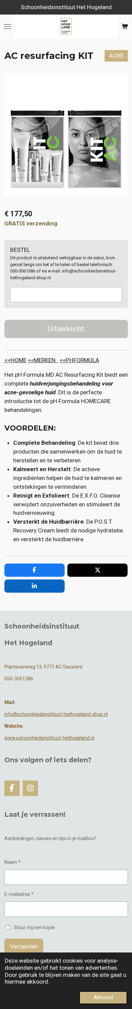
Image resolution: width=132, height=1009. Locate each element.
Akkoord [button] (103, 997)
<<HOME (15, 360)
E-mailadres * (19, 894)
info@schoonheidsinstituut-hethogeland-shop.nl (56, 714)
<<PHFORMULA (79, 360)
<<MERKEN (43, 360)
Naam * (12, 862)
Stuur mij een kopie (34, 927)
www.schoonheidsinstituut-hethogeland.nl (49, 738)
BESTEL (20, 249)
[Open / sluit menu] (7, 26)
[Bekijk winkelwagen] (124, 26)
